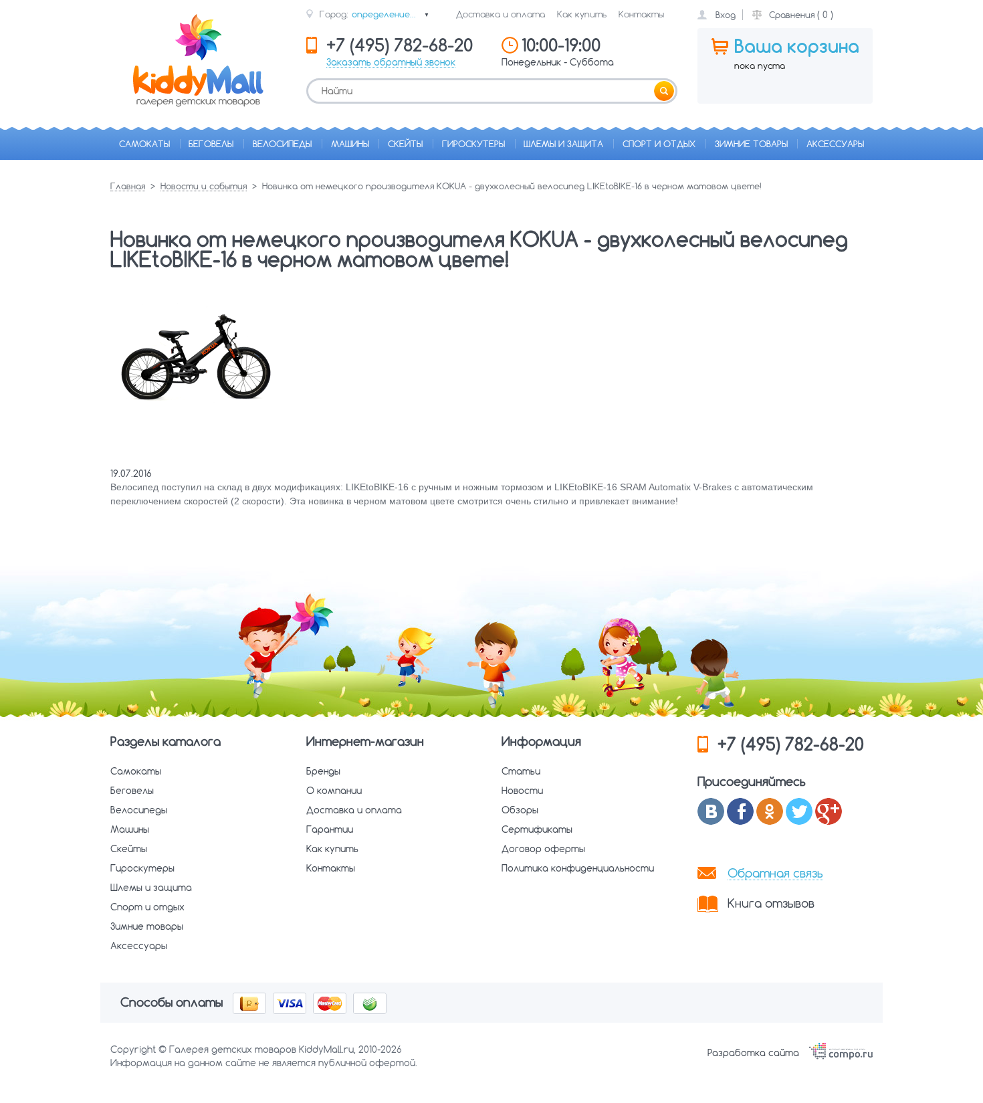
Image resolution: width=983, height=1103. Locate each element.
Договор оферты (543, 849)
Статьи (521, 771)
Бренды (323, 771)
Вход (726, 14)
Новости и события (203, 186)
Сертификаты (537, 829)
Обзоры (520, 810)
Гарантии (329, 829)
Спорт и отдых (659, 143)
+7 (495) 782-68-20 (791, 744)
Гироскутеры (473, 143)
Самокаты (144, 143)
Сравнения (791, 14)
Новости (522, 791)
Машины (350, 143)
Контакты (641, 14)
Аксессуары (835, 143)
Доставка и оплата (500, 14)
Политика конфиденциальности (578, 868)
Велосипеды (282, 143)
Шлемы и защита (563, 143)
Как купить (582, 14)
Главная (127, 186)
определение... (390, 14)
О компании (334, 791)
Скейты (405, 143)
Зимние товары (751, 143)
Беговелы (211, 143)
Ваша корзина (796, 46)
